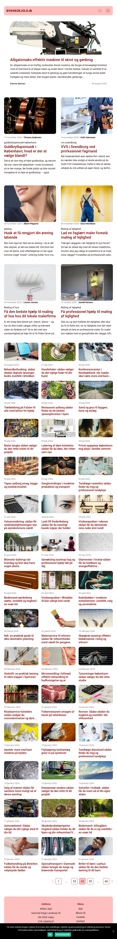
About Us (80, 912)
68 (106, 881)
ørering (8, 228)
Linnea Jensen (31, 302)
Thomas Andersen (32, 137)
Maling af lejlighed (71, 228)
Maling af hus (11, 307)
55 (90, 881)
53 (74, 881)
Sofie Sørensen (87, 137)
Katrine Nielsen (17, 83)
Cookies (80, 917)
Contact (80, 921)
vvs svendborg (68, 142)
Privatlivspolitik (62, 934)
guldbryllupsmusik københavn (20, 142)
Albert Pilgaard (31, 223)
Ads (80, 908)
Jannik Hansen (85, 302)
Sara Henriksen (87, 223)
